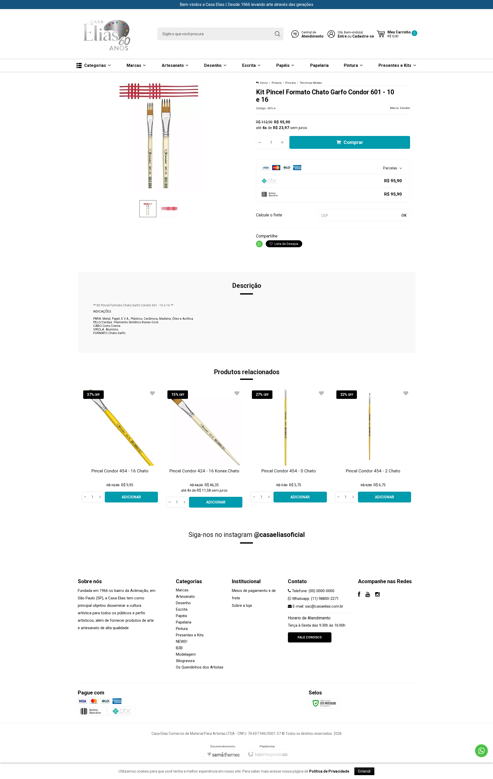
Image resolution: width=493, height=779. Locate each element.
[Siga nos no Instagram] (377, 595)
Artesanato (185, 596)
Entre (342, 36)
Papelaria (183, 622)
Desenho (183, 603)
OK (403, 215)
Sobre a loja (242, 605)
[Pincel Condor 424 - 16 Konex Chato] (204, 448)
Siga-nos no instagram (246, 534)
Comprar (353, 142)
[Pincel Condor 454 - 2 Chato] (373, 446)
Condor (405, 108)
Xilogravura (185, 660)
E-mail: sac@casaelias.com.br (317, 606)
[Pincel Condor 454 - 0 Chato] (288, 446)
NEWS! (181, 641)
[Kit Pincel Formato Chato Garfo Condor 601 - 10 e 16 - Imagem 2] (169, 208)
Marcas (182, 590)
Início (264, 83)
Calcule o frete (269, 215)
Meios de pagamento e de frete (254, 594)
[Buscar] (277, 34)
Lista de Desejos (286, 244)
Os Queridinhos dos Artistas (199, 667)
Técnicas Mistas (311, 83)
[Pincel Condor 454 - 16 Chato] (120, 446)
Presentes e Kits (190, 635)
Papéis (181, 615)
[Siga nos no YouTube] (367, 595)
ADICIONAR (131, 497)
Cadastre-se (363, 36)
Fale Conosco (310, 637)
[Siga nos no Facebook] (359, 595)
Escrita (181, 609)
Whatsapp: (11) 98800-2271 (315, 598)
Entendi (364, 771)
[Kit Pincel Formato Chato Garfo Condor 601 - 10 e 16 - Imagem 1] (147, 208)
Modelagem (186, 654)
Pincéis (290, 83)
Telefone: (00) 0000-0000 (312, 591)
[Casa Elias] (108, 34)
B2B (179, 648)
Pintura (276, 83)
